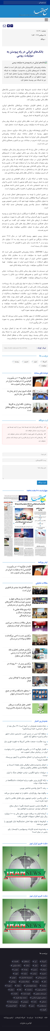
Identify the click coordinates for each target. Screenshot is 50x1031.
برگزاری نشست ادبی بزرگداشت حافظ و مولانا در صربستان (18, 637)
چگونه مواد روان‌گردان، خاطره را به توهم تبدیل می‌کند (25, 793)
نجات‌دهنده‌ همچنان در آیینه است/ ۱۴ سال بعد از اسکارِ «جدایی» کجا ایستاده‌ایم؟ (27, 727)
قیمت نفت (26, 993)
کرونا (23, 1006)
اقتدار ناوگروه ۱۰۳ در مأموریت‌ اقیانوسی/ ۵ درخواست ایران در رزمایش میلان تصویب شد (18, 381)
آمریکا (45, 361)
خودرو (14, 977)
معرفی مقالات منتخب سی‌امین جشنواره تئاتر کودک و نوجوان (18, 624)
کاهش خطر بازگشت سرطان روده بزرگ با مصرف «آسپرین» (18, 706)
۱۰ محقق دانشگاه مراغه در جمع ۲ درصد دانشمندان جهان (18, 692)
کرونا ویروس (12, 1006)
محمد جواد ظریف (21, 997)
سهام (18, 985)
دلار (45, 981)
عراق (11, 989)
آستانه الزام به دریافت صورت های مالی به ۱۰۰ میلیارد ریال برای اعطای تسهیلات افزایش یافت (25, 815)
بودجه (25, 969)
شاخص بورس (41, 989)
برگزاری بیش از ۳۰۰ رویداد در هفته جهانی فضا (19, 665)
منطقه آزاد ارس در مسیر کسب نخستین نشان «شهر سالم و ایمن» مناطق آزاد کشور (26, 735)
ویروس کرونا (13, 1001)
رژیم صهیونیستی (31, 985)
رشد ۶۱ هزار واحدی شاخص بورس (33, 788)
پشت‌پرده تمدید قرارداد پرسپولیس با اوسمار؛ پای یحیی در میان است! (27, 831)
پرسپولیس (42, 1006)
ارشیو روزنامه (8, 1017)
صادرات (29, 989)
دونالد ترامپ (25, 981)
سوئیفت (44, 365)
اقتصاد (16, 961)
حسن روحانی (42, 977)
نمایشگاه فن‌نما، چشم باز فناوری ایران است (18, 589)
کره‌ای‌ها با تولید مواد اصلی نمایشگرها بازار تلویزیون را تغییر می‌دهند (25, 823)
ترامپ (34, 973)
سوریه (9, 985)
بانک (27, 965)
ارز (35, 961)
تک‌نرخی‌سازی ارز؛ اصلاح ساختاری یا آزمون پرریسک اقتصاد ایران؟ (26, 759)
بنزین (35, 969)
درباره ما (30, 1017)
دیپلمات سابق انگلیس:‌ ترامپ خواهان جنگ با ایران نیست (27, 774)
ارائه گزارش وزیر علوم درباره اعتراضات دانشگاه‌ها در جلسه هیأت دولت (26, 782)
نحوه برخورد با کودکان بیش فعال (20, 679)
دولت (36, 981)
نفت (34, 1001)
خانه (46, 1017)
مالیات (15, 993)
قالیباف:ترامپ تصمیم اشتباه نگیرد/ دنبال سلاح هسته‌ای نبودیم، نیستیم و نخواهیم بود (28, 807)
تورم (16, 973)
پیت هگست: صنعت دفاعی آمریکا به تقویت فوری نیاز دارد (25, 743)
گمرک (44, 1010)
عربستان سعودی (41, 993)
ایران (35, 361)
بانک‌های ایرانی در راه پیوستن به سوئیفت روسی (25, 53)
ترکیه (25, 973)
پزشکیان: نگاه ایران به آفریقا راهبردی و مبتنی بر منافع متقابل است (18, 407)
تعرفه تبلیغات (20, 1017)
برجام (44, 969)
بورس (16, 969)
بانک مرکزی (16, 965)
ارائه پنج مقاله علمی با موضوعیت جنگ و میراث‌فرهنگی (22, 612)
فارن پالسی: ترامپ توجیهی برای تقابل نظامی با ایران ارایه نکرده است (26, 800)
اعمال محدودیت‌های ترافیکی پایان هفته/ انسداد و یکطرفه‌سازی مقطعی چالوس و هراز (27, 766)
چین (32, 1006)
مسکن (44, 1001)
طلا (20, 989)
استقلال (26, 961)
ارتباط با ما (39, 1017)
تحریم (26, 361)
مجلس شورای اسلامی (39, 997)
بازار (36, 965)
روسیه (17, 361)
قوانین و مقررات (26, 1023)
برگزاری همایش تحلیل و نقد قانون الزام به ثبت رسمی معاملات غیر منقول (19, 653)
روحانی (13, 981)
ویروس (25, 1001)
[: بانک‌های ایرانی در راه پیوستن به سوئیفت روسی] (4, 25)
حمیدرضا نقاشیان (26, 977)
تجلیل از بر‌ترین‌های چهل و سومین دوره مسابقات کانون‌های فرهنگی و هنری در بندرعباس (18, 602)
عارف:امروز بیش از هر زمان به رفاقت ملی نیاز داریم (19, 392)
